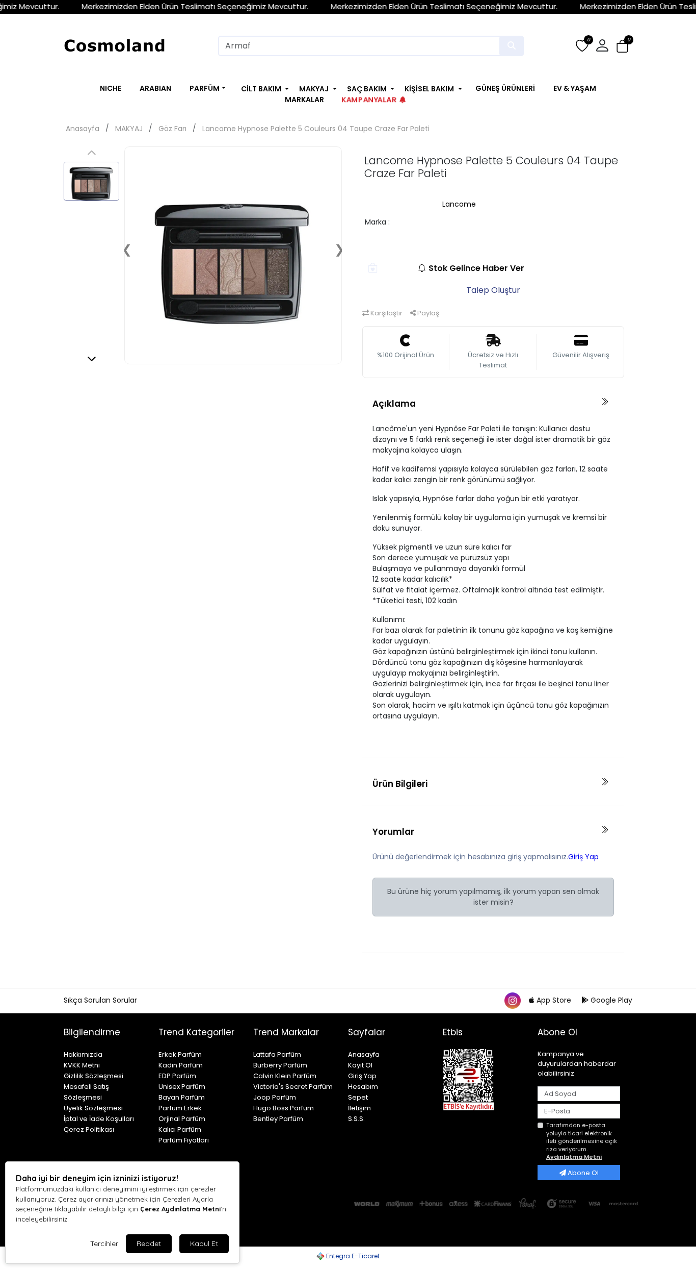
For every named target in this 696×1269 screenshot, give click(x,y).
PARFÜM (205, 88)
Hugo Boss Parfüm (283, 1108)
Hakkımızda (83, 1054)
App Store (553, 1000)
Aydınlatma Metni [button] (574, 1157)
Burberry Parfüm (280, 1065)
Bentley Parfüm (278, 1119)
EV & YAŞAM (574, 88)
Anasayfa (82, 128)
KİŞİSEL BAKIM (429, 89)
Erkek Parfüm (180, 1054)
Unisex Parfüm (181, 1086)
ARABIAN (155, 88)
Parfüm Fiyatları (183, 1140)
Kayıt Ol (360, 1065)
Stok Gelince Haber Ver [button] (476, 268)
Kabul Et (204, 1243)
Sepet (358, 1097)
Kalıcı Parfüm (179, 1129)
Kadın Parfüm (180, 1065)
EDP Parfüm (177, 1076)
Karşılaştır (386, 313)
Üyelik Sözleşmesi (93, 1108)
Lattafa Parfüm (277, 1054)
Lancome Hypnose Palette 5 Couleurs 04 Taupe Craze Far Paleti (316, 128)
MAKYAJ (314, 89)
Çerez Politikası (89, 1129)
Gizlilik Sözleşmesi (93, 1076)
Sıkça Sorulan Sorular (100, 1000)
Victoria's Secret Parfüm (293, 1086)
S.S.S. (356, 1119)
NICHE (110, 88)
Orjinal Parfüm (181, 1119)
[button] (622, 46)
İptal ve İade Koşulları (99, 1119)
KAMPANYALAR (368, 99)
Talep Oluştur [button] (493, 290)
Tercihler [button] (104, 1243)
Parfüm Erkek (180, 1108)
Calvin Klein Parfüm (284, 1076)
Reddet (149, 1243)
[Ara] (511, 46)
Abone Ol (582, 1173)
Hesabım (363, 1086)
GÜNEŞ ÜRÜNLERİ (505, 88)
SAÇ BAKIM (367, 89)
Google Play (610, 1000)
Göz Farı (172, 128)
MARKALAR (304, 99)
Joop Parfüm (274, 1097)
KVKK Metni (82, 1065)
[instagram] (512, 1000)
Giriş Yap (583, 857)
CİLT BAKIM (261, 89)
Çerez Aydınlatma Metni (180, 1209)
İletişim (359, 1108)
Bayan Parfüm (181, 1097)
